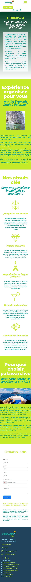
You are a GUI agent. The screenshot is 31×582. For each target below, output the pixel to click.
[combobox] (5, 482)
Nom (4, 466)
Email (4, 472)
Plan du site (5, 547)
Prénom (5, 459)
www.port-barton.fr (8, 574)
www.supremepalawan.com (10, 570)
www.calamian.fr (7, 576)
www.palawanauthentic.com (10, 568)
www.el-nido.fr (7, 572)
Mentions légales (6, 544)
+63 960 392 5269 (10, 554)
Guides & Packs (8, 7)
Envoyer (7, 497)
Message (5, 486)
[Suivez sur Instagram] (13, 10)
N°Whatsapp (6, 479)
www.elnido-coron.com (9, 562)
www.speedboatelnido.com (10, 566)
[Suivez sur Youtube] (17, 10)
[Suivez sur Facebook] (20, 10)
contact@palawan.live (11, 551)
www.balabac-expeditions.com (11, 564)
